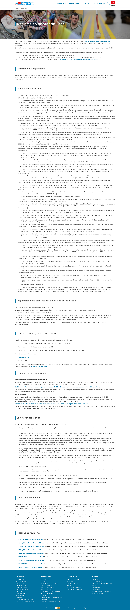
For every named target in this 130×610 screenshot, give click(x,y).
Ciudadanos (62, 3)
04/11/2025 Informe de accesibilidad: (31, 539)
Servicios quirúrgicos (47, 587)
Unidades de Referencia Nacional (51, 591)
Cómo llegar (95, 579)
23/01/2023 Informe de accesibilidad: (31, 560)
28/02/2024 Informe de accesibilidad (31, 553)
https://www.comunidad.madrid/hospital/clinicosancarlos (78, 59)
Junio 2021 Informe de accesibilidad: (31, 567)
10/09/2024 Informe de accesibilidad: (31, 546)
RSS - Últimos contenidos (74, 589)
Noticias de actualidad (73, 579)
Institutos (44, 581)
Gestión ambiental (97, 581)
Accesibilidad (65, 608)
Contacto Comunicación (74, 587)
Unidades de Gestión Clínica (49, 583)
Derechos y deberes (22, 589)
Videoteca (70, 581)
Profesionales (75, 3)
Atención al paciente (22, 581)
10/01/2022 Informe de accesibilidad (31, 564)
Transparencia (96, 587)
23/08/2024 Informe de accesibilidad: (31, 550)
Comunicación (89, 3)
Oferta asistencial (21, 579)
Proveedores (96, 589)
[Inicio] (24, 3)
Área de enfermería (47, 593)
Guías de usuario (21, 593)
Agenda (69, 585)
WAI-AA (57, 608)
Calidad (43, 595)
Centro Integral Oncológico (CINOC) (52, 597)
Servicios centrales (46, 589)
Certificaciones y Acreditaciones (101, 591)
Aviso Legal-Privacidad (76, 608)
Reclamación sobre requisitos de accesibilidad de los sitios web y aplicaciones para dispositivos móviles (51, 404)
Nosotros (101, 3)
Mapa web (86, 608)
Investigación (45, 579)
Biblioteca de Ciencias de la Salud (51, 601)
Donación (19, 591)
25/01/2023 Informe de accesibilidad (31, 557)
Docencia (44, 599)
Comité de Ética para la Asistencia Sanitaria (102, 584)
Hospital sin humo (21, 585)
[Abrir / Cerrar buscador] (108, 3)
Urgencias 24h (20, 597)
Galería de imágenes (73, 583)
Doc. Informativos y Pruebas (24, 599)
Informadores (20, 595)
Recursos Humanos (98, 593)
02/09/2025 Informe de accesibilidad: (32, 543)
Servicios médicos (46, 585)
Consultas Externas (22, 587)
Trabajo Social (20, 583)
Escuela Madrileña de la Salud (25, 601)
